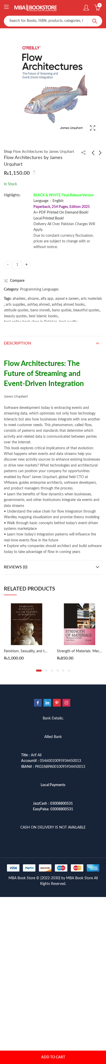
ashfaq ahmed (38, 304)
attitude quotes (16, 310)
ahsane (33, 299)
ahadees (19, 299)
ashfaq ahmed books (68, 304)
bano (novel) (40, 310)
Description (17, 343)
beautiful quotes (86, 310)
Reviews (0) (15, 567)
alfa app (47, 299)
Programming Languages (39, 289)
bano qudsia (61, 310)
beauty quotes (15, 316)
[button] (38, 670)
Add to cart (53, 1057)
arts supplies (15, 304)
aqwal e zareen (67, 299)
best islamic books (43, 316)
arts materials (91, 299)
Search (94, 21)
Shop (8, 152)
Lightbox (93, 128)
